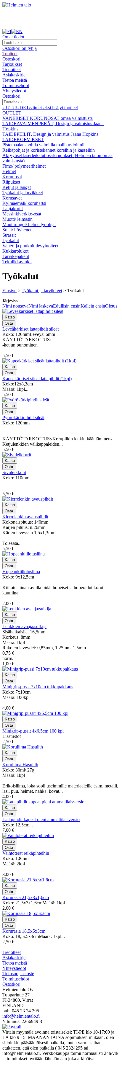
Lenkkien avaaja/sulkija (24, 626)
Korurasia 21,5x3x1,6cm (25, 897)
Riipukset (11, 181)
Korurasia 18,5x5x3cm (23, 931)
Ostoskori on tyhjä (19, 48)
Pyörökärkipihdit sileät (23, 417)
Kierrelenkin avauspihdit (25, 516)
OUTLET (11, 112)
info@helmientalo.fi (21, 1016)
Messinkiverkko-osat (21, 213)
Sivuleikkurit (14, 472)
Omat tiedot (13, 36)
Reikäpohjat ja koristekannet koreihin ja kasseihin (48, 150)
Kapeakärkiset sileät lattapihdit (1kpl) (37, 378)
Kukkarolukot (15, 251)
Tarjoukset (12, 64)
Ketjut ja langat (16, 187)
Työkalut (10, 240)
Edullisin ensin (67, 305)
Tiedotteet (11, 69)
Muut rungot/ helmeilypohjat (29, 224)
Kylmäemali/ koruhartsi (24, 203)
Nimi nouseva (15, 305)
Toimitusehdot (15, 85)
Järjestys (10, 300)
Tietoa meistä (14, 80)
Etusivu (9, 290)
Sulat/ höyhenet (16, 229)
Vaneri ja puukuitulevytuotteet (30, 245)
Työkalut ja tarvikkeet (22, 192)
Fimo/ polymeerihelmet (24, 166)
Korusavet (12, 197)
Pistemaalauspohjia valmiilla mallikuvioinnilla (45, 144)
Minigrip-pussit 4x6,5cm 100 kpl (33, 730)
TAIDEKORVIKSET (23, 139)
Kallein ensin (93, 305)
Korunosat (12, 176)
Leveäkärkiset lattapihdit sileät (30, 328)
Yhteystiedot (14, 90)
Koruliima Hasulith (20, 764)
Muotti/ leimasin (17, 219)
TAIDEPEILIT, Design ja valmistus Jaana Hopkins (50, 134)
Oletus (111, 305)
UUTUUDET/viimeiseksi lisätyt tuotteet (40, 107)
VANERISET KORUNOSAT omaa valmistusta (47, 118)
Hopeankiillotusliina (21, 571)
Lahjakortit (12, 208)
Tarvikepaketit (15, 256)
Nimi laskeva (40, 305)
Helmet (9, 171)
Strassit (9, 235)
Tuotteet (9, 53)
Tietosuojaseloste (18, 973)
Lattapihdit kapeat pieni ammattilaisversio (41, 819)
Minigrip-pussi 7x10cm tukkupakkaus (37, 686)
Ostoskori (11, 58)
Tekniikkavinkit (17, 261)
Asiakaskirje (13, 74)
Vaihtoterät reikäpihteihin (25, 853)
